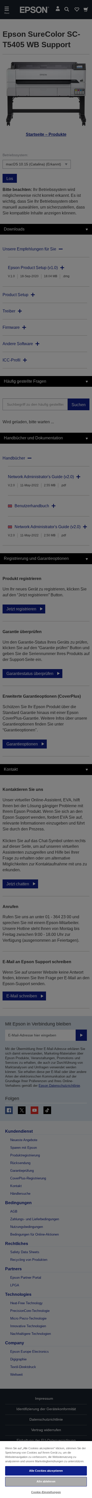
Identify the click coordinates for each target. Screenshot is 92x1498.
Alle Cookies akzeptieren (46, 1470)
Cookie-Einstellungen (46, 1492)
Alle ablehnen (46, 1481)
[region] (46, 1469)
